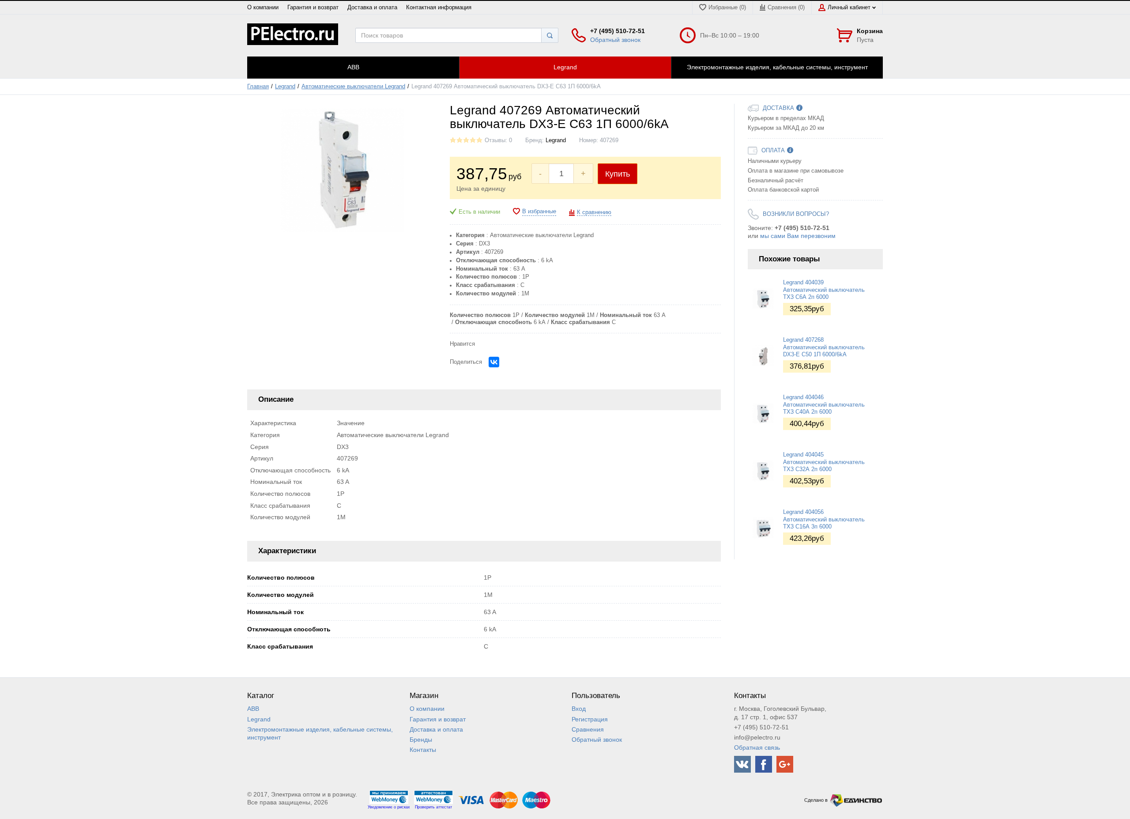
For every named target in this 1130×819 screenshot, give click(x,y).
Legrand (285, 86)
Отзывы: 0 (498, 140)
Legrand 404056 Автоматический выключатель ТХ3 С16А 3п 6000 (824, 519)
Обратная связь (757, 747)
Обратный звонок (615, 39)
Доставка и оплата (372, 7)
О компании (263, 7)
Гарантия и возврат (313, 7)
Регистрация (590, 719)
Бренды (421, 739)
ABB (253, 708)
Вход (579, 708)
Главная (258, 86)
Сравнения (588, 729)
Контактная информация (438, 7)
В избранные (539, 211)
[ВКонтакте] (494, 362)
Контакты (423, 749)
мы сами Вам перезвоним (798, 235)
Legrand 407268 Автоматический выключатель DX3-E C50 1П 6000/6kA (824, 347)
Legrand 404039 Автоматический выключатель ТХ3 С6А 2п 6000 (824, 289)
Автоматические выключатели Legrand (353, 86)
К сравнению (594, 212)
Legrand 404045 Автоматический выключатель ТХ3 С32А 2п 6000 (824, 462)
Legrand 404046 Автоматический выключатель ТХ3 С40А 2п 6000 (824, 404)
